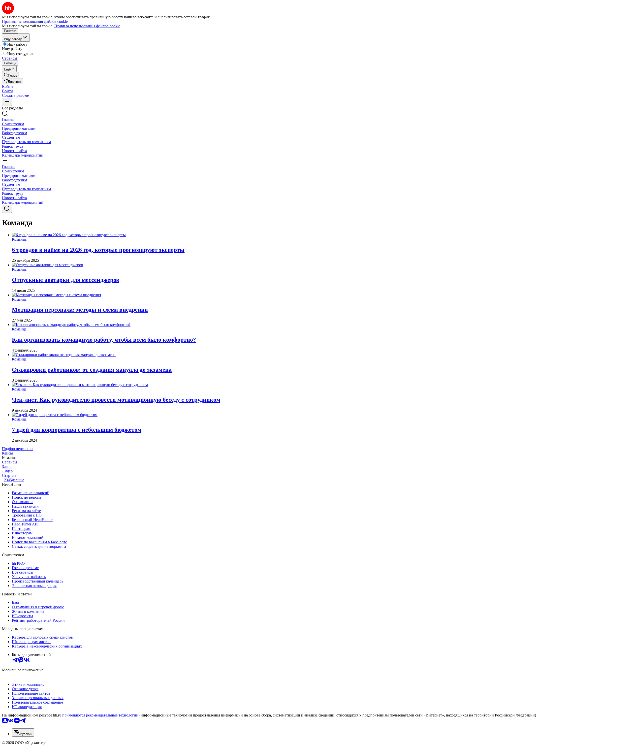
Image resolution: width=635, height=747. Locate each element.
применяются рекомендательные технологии (100, 715)
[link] (10, 75)
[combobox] (23, 732)
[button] (7, 86)
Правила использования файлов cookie (87, 26)
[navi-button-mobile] (7, 102)
